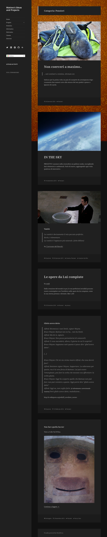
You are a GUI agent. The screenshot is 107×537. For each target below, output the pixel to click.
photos (68, 305)
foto (79, 518)
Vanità (47, 229)
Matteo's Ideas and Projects (14, 8)
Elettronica (9, 32)
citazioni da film (83, 258)
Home (8, 19)
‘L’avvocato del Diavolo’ (54, 246)
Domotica (9, 26)
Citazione (48, 258)
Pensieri (60, 101)
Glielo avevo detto (52, 323)
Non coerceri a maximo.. (63, 67)
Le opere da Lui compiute (63, 277)
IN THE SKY (53, 157)
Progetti (8, 22)
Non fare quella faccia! (54, 427)
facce (76, 518)
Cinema (8, 35)
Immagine (48, 518)
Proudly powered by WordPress (53, 533)
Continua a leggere (52, 507)
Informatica (9, 29)
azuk (48, 284)
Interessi (9, 38)
